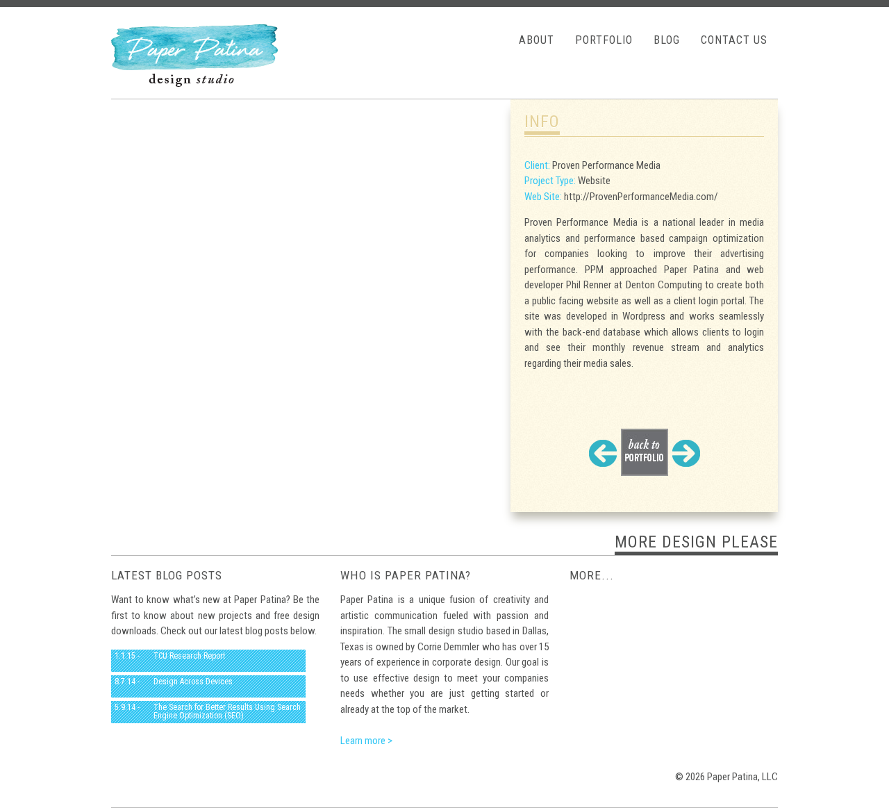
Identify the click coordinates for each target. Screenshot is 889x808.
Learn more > (366, 740)
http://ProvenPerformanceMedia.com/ (641, 196)
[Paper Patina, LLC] (194, 83)
